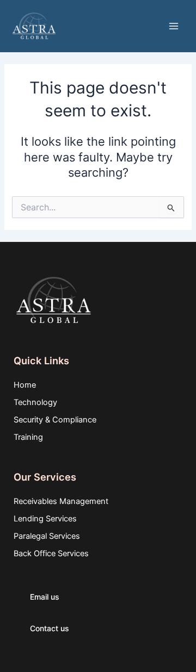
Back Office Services (51, 553)
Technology (35, 402)
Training (28, 437)
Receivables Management (61, 501)
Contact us (49, 628)
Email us (44, 596)
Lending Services (45, 519)
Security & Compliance (55, 420)
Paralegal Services (47, 536)
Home (25, 385)
